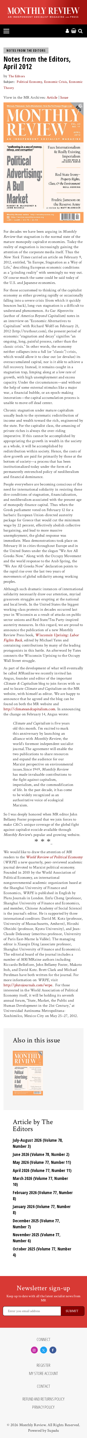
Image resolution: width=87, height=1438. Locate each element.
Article (52, 97)
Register (44, 1365)
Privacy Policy (43, 1407)
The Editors (16, 76)
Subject (8, 82)
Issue (64, 97)
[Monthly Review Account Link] (67, 31)
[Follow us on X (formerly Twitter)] (43, 1350)
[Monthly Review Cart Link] (73, 31)
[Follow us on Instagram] (34, 1350)
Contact (43, 1386)
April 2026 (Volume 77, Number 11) (42, 1170)
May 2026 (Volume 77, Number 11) (42, 1162)
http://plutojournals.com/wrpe (27, 985)
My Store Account (43, 1373)
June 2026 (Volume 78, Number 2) (41, 1154)
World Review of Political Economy (54, 857)
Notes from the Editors (25, 50)
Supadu (53, 1430)
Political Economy (29, 82)
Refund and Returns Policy (44, 1399)
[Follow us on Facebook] (52, 1350)
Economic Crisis (55, 82)
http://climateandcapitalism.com (29, 709)
